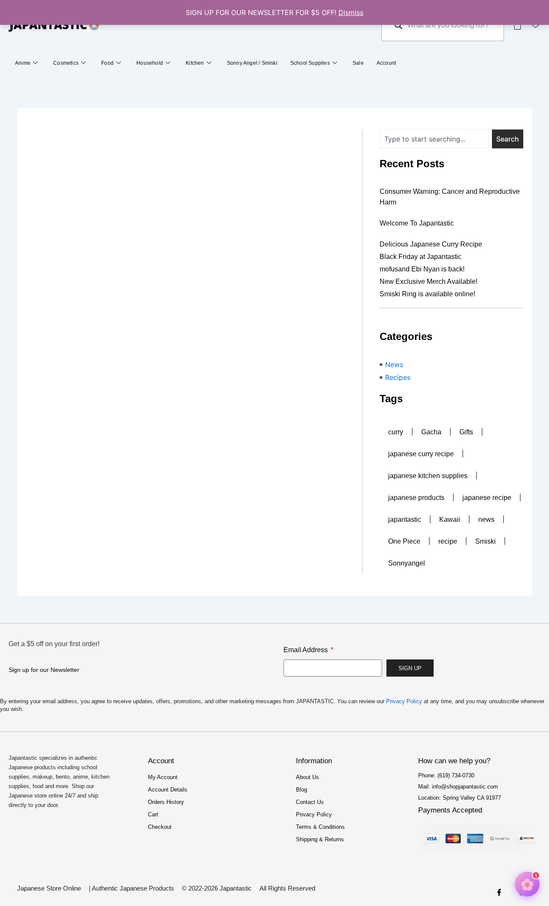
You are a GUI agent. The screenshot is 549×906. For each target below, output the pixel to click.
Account (386, 63)
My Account (163, 777)
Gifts (466, 432)
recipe (447, 541)
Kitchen (195, 63)
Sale (358, 63)
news (486, 519)
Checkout (160, 827)
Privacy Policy (404, 701)
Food (107, 63)
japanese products (416, 497)
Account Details (167, 789)
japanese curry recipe (421, 454)
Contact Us (310, 802)
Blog (301, 789)
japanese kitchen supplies (428, 475)
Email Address (306, 649)
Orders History (166, 802)
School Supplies (310, 63)
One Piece (404, 541)
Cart (153, 814)
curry (395, 432)
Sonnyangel (406, 563)
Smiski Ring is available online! (427, 294)
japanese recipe (486, 497)
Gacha (431, 432)
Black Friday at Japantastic (421, 256)
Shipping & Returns (320, 839)
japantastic (404, 519)
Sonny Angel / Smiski (252, 63)
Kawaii (449, 519)
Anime (22, 63)
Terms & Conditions (320, 827)
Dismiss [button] (350, 12)
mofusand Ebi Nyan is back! (422, 269)
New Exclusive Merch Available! (428, 281)
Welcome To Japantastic (417, 223)
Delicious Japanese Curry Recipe (431, 244)
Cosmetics (65, 63)
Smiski (485, 541)
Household (149, 63)
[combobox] (434, 138)
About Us (307, 777)
